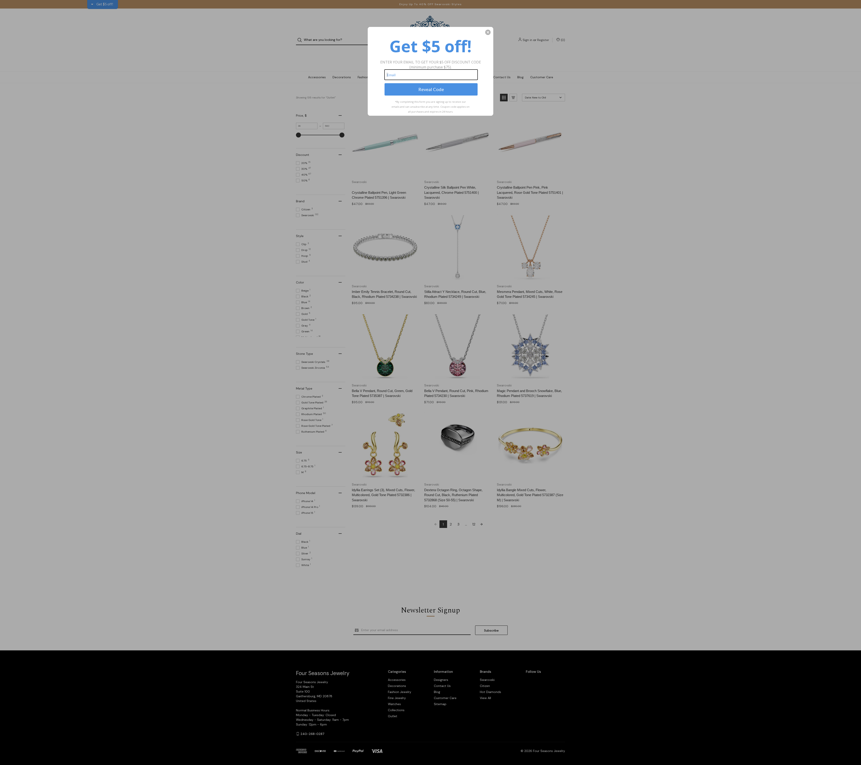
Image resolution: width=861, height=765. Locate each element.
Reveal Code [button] (431, 89)
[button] (488, 32)
